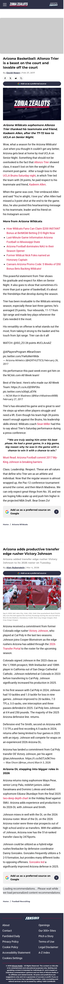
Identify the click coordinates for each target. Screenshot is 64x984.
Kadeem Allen (37, 184)
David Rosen (13, 72)
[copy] (21, 78)
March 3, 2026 (43, 762)
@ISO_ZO (19, 342)
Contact (7, 930)
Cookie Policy (10, 947)
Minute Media (17, 966)
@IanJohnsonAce (13, 758)
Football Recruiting (21, 901)
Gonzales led (36, 862)
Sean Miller (43, 423)
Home (6, 524)
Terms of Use (46, 941)
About (6, 925)
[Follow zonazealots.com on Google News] (56, 512)
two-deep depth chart (15, 798)
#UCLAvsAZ (44, 342)
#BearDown (34, 351)
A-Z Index (44, 952)
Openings (44, 925)
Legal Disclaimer (48, 947)
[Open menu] (5, 4)
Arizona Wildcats (20, 524)
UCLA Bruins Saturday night (19, 175)
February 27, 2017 (13, 399)
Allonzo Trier (41, 162)
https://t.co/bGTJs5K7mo (40, 758)
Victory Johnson (38, 630)
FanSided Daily (11, 936)
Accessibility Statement (16, 952)
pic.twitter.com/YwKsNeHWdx (21, 356)
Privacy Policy (10, 941)
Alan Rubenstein (15, 567)
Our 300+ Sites (47, 930)
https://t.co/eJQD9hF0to (25, 387)
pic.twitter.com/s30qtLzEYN (19, 391)
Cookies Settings (12, 958)
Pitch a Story (46, 936)
